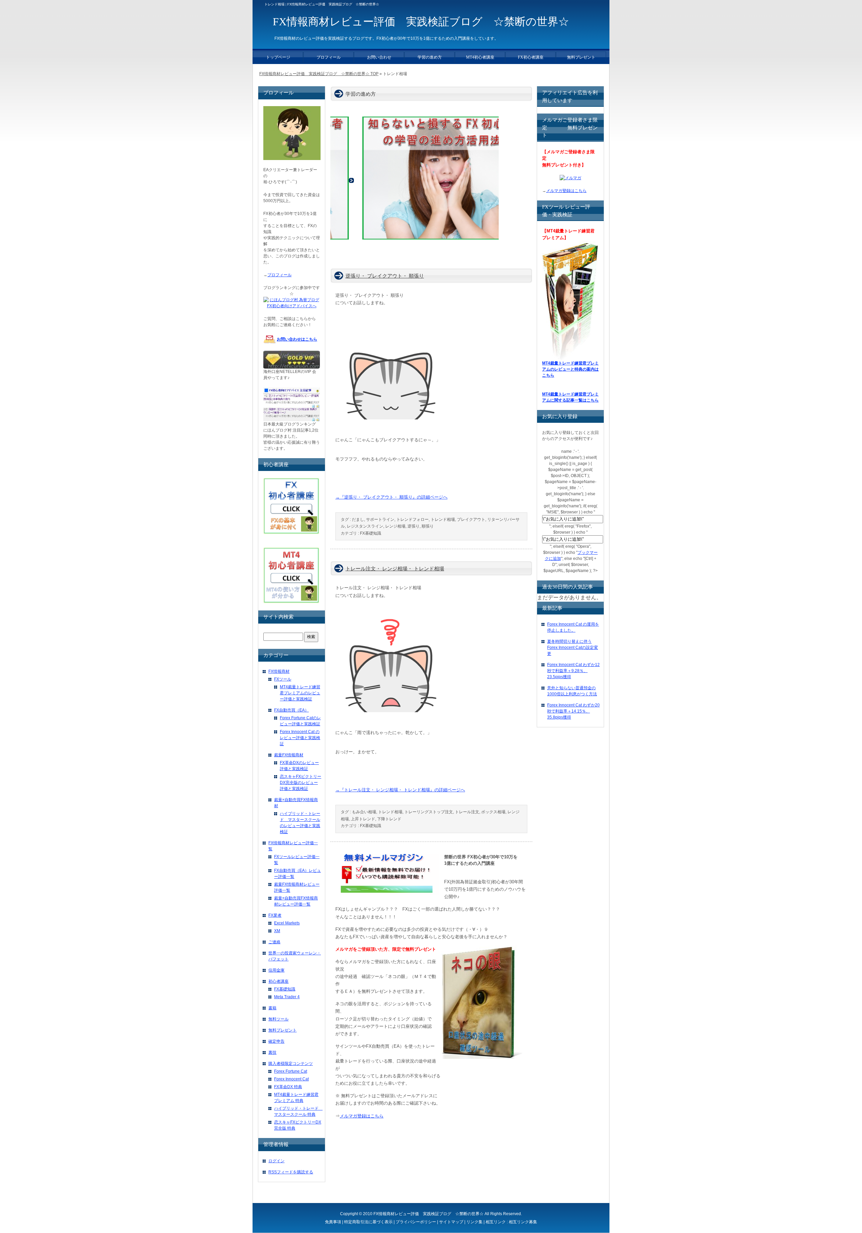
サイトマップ (451, 1222)
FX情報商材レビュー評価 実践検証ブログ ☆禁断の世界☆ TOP (318, 73)
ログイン (276, 1161)
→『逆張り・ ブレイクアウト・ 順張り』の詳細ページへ (391, 497)
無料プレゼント (282, 1030)
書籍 (272, 1008)
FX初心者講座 (530, 57)
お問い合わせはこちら (297, 339)
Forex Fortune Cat (290, 1071)
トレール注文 (467, 812)
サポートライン (380, 519)
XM (277, 930)
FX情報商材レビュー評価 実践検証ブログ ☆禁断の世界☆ (428, 1213)
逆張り (413, 526)
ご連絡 (274, 942)
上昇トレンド (363, 819)
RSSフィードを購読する (290, 1172)
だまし (358, 519)
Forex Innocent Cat (291, 1079)
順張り (428, 526)
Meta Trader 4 (287, 996)
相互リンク (496, 1222)
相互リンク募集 (523, 1222)
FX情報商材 (279, 671)
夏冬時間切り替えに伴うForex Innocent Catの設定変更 (572, 647)
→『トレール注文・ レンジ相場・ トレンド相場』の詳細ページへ (400, 789)
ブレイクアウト (471, 519)
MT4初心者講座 (480, 57)
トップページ (278, 57)
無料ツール (278, 1019)
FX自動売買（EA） (291, 710)
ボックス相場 (493, 812)
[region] (414, 180)
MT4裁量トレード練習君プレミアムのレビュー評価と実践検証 (300, 693)
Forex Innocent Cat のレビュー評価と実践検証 (300, 737)
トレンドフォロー (412, 519)
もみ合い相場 (364, 812)
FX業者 (274, 915)
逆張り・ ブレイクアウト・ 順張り (384, 276)
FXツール (282, 679)
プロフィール (279, 275)
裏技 (272, 1052)
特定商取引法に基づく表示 (368, 1222)
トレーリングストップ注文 (428, 812)
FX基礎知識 (370, 533)
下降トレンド (389, 819)
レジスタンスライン (365, 526)
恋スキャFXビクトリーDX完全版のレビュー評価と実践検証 (300, 782)
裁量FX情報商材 (288, 755)
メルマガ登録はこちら (362, 1115)
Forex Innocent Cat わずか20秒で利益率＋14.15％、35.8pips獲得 (573, 711)
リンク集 (474, 1222)
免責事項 (333, 1222)
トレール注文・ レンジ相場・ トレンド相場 (394, 568)
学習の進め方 (430, 57)
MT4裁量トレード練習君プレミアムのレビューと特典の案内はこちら (570, 369)
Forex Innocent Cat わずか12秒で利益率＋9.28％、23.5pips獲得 (573, 670)
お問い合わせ (379, 57)
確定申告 (276, 1041)
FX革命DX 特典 (288, 1086)
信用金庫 (276, 970)
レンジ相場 (395, 526)
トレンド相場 (443, 519)
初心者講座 (278, 981)
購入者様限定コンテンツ (290, 1063)
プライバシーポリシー (416, 1222)
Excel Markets (287, 923)
